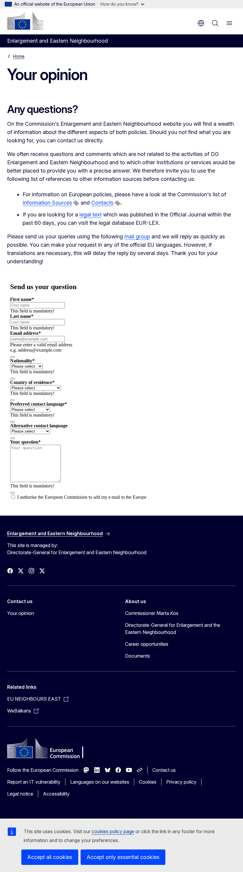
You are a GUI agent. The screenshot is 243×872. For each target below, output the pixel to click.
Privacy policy (181, 782)
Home (19, 56)
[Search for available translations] (76, 203)
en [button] (200, 23)
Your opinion (20, 613)
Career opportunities (146, 644)
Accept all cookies (49, 857)
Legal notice (20, 794)
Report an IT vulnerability (33, 782)
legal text (90, 214)
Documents (137, 656)
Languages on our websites (99, 782)
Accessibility (56, 794)
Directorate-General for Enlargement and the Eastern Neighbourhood (172, 628)
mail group (137, 236)
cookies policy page (113, 831)
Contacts (102, 203)
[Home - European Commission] (25, 21)
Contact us (164, 770)
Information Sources (47, 203)
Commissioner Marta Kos (151, 613)
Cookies (147, 782)
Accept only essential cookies (123, 857)
